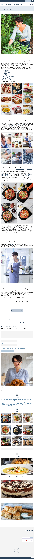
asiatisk (2, 399)
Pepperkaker (4, 73)
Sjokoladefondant (5, 75)
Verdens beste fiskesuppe (6, 72)
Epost (2, 343)
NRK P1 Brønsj (30, 174)
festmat (7, 400)
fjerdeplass (14, 168)
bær (20, 399)
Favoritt (3, 400)
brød (14, 399)
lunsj (29, 402)
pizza (5, 403)
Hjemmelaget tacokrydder (7, 77)
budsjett (17, 399)
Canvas (11, 244)
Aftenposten (5, 174)
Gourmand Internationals (20, 169)
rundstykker (14, 403)
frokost (17, 400)
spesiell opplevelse (20, 124)
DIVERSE (6, 8)
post (3, 8)
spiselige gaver (12, 404)
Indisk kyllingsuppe (5, 70)
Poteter (8, 403)
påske (11, 403)
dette (4, 120)
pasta (2, 403)
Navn (2, 339)
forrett (13, 400)
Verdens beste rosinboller (6, 79)
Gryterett (25, 400)
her (27, 127)
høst (29, 400)
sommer (3, 404)
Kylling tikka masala (5, 74)
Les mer (2, 391)
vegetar (10, 405)
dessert (23, 399)
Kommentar (3, 330)
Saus (21, 403)
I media (28, 175)
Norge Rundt (25, 174)
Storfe (17, 404)
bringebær (10, 399)
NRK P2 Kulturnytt (5, 175)
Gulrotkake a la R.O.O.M (6, 78)
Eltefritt (28, 399)
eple (30, 399)
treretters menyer (4, 405)
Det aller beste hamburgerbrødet (8, 76)
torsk (25, 404)
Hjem (1, 8)
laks (27, 402)
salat (18, 403)
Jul (5, 402)
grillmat (20, 400)
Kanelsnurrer (4, 71)
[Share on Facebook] (20, 322)
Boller (7, 399)
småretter (29, 403)
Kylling (23, 402)
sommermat (7, 404)
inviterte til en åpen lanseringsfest (9, 125)
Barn (4, 399)
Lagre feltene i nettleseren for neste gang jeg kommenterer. (13, 348)
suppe (20, 404)
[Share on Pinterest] (23, 322)
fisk (10, 400)
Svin (23, 404)
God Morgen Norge (11, 174)
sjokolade (24, 403)
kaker (8, 402)
